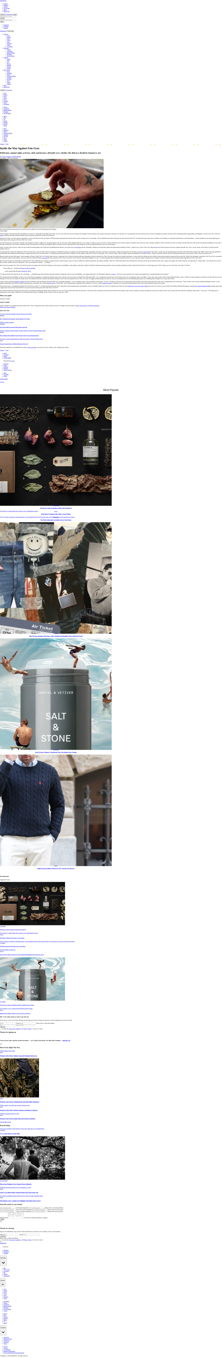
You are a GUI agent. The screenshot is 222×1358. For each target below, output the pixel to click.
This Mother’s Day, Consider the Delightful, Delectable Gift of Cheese (20, 1201)
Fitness (9, 49)
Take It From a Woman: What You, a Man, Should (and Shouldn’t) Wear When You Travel (56, 636)
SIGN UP (3, 1236)
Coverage (6, 1271)
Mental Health (11, 53)
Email (18, 1023)
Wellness (5, 5)
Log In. (12, 361)
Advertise (6, 1342)
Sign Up (3, 1027)
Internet (9, 65)
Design (9, 67)
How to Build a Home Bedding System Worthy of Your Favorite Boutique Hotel (19, 335)
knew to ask (50, 283)
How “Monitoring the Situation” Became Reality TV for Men (15, 319)
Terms (5, 1343)
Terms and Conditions (15, 1029)
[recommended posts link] (7, 1051)
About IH (6, 1337)
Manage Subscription (9, 1351)
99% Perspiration (94, 305)
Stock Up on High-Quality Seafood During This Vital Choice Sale (19, 1192)
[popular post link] (19, 511)
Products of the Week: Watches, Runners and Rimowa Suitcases (19, 1110)
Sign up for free (32, 347)
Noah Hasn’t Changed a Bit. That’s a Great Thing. (56, 514)
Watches (9, 43)
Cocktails (55, 517)
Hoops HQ (6, 11)
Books (8, 63)
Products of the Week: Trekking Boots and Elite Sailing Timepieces (19, 1102)
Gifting (9, 84)
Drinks (9, 37)
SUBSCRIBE (7, 358)
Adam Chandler (6, 156)
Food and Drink (11, 76)
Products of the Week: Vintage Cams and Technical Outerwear (18, 1056)
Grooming (10, 46)
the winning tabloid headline (203, 286)
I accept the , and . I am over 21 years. (22, 1029)
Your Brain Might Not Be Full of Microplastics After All (13, 327)
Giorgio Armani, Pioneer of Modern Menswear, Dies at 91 (14, 344)
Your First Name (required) (23, 1209)
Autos (8, 45)
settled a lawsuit (107, 283)
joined (1, 235)
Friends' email (4, 1217)
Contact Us (6, 1340)
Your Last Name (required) (23, 1211)
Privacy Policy (28, 1029)
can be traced (146, 252)
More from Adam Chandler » (8, 307)
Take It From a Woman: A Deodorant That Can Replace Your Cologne (56, 752)
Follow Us (3, 14)
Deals (5, 10)
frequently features (19, 281)
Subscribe (9, 14)
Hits (4, 1268)
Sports (8, 68)
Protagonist (6, 1276)
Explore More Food (5, 1122)
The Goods (6, 8)
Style (8, 35)
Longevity (10, 51)
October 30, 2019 (26, 271)
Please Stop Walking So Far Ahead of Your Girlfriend (15, 1184)
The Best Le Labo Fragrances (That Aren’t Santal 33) (56, 508)
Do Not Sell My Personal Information (13, 1353)
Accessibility (6, 1349)
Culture (5, 7)
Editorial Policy (7, 1339)
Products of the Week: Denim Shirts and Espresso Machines (17, 1118)
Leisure (5, 3)
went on (113, 274)
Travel (8, 40)
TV (8, 62)
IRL (4, 1273)
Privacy (5, 1346)
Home (8, 74)
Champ (5, 1274)
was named (44, 258)
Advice (5, 1311)
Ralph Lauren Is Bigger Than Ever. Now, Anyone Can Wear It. (56, 868)
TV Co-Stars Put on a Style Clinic (10, 1133)
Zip (17, 1025)
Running (9, 54)
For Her (9, 79)
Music (8, 59)
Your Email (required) (22, 1208)
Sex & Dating (10, 56)
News (55, 511)
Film (8, 60)
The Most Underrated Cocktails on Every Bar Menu (55, 520)
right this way (66, 1040)
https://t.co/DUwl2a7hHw (28, 268)
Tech (8, 81)
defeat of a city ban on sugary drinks (138, 286)
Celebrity (2, 1130)
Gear (8, 42)
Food (8, 39)
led (156, 247)
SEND (2, 1219)
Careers (5, 1348)
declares (79, 247)
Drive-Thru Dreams (81, 305)
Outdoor (9, 78)
